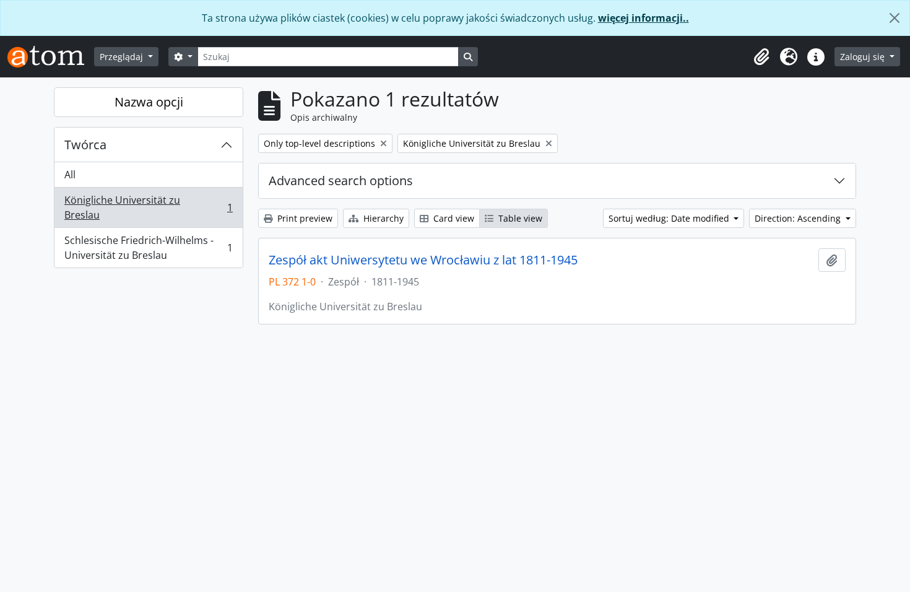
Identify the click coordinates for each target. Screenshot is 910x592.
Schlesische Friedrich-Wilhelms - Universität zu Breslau (148, 247)
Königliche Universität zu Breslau (148, 207)
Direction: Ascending (799, 218)
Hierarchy (382, 218)
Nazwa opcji (149, 102)
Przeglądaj (122, 57)
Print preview (303, 218)
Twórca (85, 144)
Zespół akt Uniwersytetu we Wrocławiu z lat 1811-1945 (423, 260)
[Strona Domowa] (50, 56)
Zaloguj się (863, 57)
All (70, 174)
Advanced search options (341, 180)
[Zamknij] (894, 18)
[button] (761, 57)
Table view (519, 218)
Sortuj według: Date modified (670, 218)
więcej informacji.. (643, 18)
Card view (452, 218)
